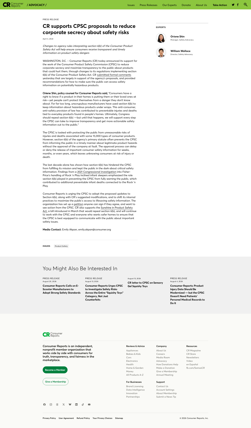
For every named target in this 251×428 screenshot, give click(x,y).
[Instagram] (51, 404)
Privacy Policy (49, 418)
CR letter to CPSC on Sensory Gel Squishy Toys (145, 284)
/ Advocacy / (36, 5)
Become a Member (55, 369)
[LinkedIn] (76, 404)
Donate (186, 5)
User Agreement (66, 418)
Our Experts (169, 5)
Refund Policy (83, 418)
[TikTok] (83, 404)
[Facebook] (44, 404)
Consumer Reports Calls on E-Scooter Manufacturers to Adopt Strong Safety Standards (61, 289)
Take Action (220, 5)
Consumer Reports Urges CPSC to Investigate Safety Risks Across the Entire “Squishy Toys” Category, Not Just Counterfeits (104, 292)
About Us (201, 5)
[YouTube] (89, 404)
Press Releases (148, 5)
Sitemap (119, 418)
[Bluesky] (70, 404)
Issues (131, 5)
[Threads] (57, 404)
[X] (63, 404)
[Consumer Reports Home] (54, 334)
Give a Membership (55, 381)
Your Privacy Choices (102, 418)
